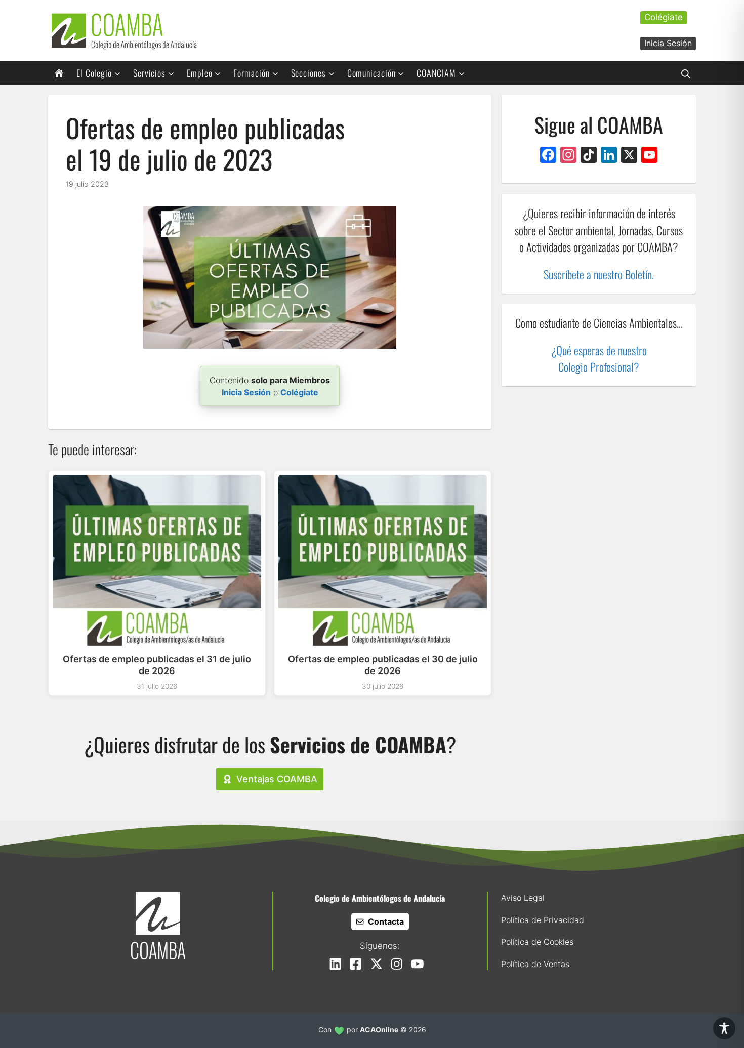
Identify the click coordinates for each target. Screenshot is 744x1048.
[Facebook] (548, 156)
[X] (629, 156)
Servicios (149, 72)
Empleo (199, 72)
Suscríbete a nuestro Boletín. (599, 274)
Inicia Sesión (668, 43)
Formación (251, 72)
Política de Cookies (537, 942)
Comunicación (371, 72)
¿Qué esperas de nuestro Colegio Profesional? (599, 358)
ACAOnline (379, 1029)
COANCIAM (436, 72)
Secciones (308, 72)
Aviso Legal (523, 898)
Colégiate (663, 17)
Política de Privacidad (542, 920)
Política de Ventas (535, 964)
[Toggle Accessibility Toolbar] (724, 1028)
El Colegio (94, 72)
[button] (686, 73)
